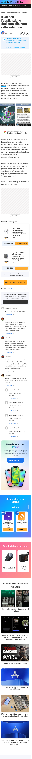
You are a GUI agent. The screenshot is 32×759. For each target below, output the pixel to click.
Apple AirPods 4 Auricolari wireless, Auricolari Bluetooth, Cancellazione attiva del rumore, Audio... (19, 232)
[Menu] (2, 2)
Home (3, 13)
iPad (10, 6)
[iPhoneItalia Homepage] (15, 1)
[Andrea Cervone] (3, 32)
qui (17, 184)
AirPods (23, 6)
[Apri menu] (24, 2)
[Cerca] (5, 2)
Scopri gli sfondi (14, 460)
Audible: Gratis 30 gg (22, 522)
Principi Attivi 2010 (8, 176)
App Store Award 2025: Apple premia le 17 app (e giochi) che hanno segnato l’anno (15, 742)
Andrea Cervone (10, 32)
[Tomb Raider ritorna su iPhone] (15, 652)
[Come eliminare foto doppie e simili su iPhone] (15, 598)
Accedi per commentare (15, 302)
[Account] (28, 2)
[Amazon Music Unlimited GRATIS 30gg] (8, 516)
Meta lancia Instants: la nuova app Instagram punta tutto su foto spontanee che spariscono (15, 637)
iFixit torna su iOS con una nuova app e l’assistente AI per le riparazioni (15, 715)
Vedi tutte (15, 507)
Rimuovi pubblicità (15, 76)
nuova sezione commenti (17, 47)
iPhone (3, 6)
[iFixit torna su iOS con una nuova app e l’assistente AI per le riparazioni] (15, 703)
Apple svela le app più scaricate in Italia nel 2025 (15, 689)
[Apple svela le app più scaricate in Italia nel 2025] (15, 677)
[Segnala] (13, 314)
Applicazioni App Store (13, 13)
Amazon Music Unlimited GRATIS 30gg (8, 523)
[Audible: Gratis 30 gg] (22, 516)
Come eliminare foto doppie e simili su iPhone (15, 610)
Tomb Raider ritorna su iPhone (15, 664)
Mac (16, 6)
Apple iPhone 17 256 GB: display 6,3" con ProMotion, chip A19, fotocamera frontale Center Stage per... (19, 256)
